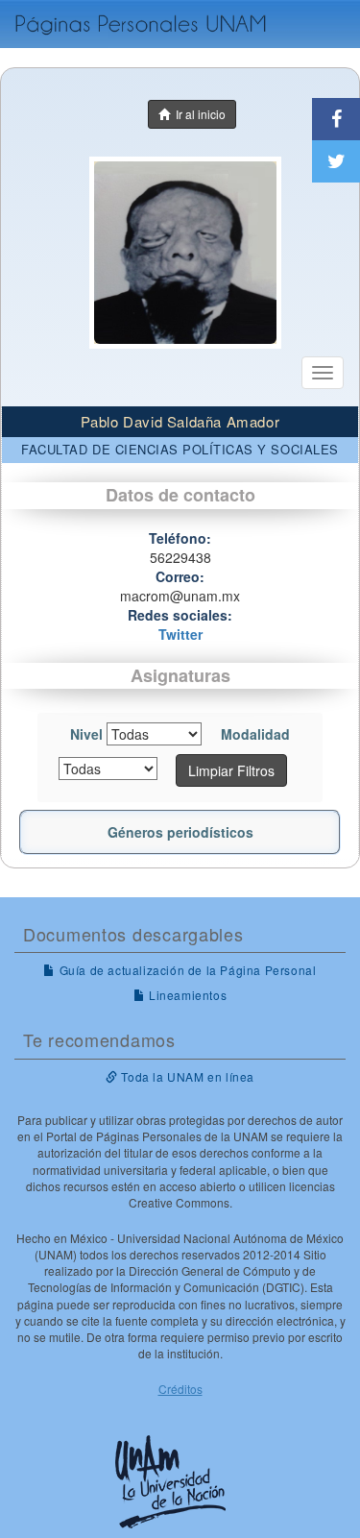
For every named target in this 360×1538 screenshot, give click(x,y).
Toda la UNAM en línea (186, 1076)
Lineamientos (186, 995)
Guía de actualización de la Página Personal (186, 970)
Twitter (180, 634)
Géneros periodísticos (180, 832)
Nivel (86, 734)
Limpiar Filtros (231, 770)
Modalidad (255, 734)
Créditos (180, 1388)
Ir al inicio (198, 114)
